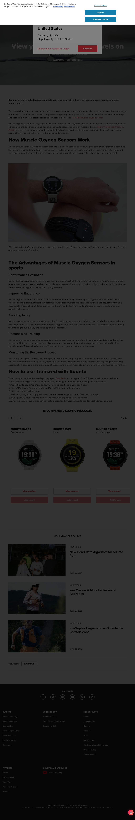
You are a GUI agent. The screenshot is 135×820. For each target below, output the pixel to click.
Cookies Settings (100, 6)
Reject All (100, 13)
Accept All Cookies (100, 19)
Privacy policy (69, 6)
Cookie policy (58, 6)
